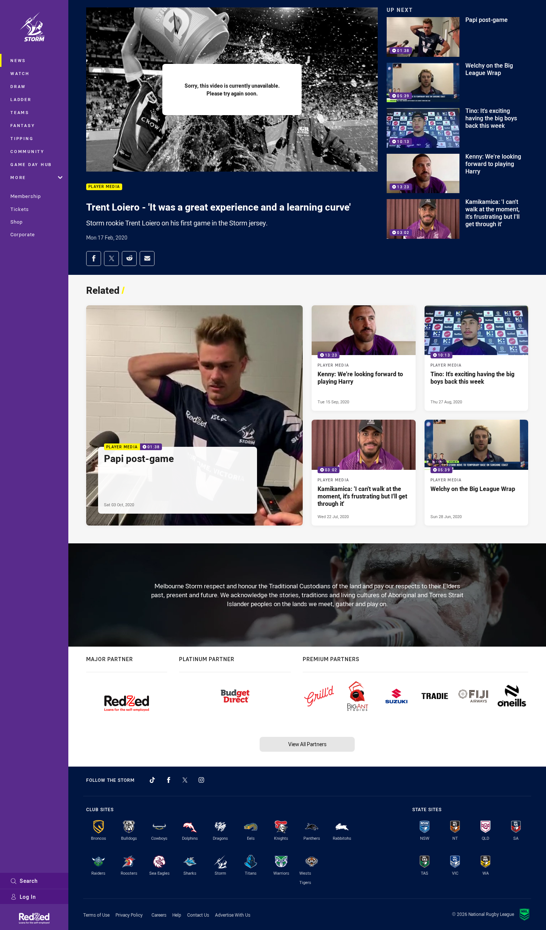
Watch (20, 73)
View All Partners (307, 744)
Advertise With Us (232, 915)
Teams (19, 112)
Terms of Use (96, 915)
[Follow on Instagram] (201, 780)
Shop (16, 221)
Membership (25, 196)
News (18, 60)
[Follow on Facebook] (169, 780)
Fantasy (22, 125)
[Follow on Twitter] (185, 780)
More (18, 177)
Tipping (21, 138)
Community (27, 151)
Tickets (19, 209)
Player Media (104, 187)
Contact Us (198, 915)
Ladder (21, 99)
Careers (159, 915)
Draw (18, 86)
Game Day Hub (31, 164)
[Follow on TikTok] (152, 780)
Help (176, 915)
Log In (28, 896)
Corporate (22, 234)
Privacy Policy (129, 915)
